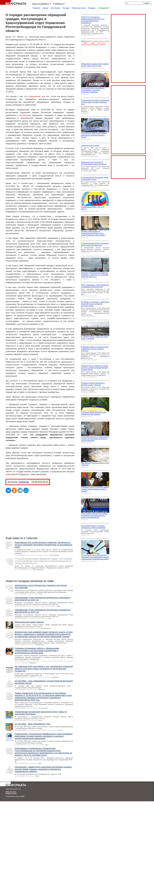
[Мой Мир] (26, 490)
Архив (45, 8)
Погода (65, 8)
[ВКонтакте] (8, 490)
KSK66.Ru (24, 482)
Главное (36, 8)
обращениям (34, 96)
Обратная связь (11, 792)
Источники (55, 8)
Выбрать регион (11, 793)
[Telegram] (20, 490)
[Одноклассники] (14, 490)
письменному (25, 115)
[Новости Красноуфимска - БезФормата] (13, 3)
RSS (23, 796)
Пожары (91, 8)
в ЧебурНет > (104, 8)
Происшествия (78, 8)
